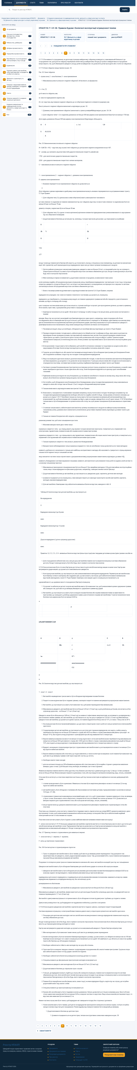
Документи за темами (57, 1051)
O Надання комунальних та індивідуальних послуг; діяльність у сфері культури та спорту (76, 18)
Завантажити (45, 1031)
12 (88, 53)
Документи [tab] (21, 3)
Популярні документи (57, 1054)
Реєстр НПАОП (11, 1045)
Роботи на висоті (81, 1048)
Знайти (124, 10)
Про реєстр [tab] (66, 3)
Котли (77, 1054)
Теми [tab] (41, 3)
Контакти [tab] (79, 3)
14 (98, 53)
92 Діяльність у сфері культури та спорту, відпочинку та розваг (24, 20)
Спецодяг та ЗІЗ (81, 1060)
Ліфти (77, 1051)
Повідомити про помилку (64, 46)
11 (83, 53)
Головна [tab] (8, 3)
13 (93, 53)
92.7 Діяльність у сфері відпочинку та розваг (61, 20)
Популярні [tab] (52, 3)
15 (103, 53)
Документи (41, 18)
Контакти (52, 1060)
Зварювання (79, 1057)
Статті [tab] (32, 3)
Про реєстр (53, 1057)
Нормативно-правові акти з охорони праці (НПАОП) (19, 18)
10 (78, 53)
